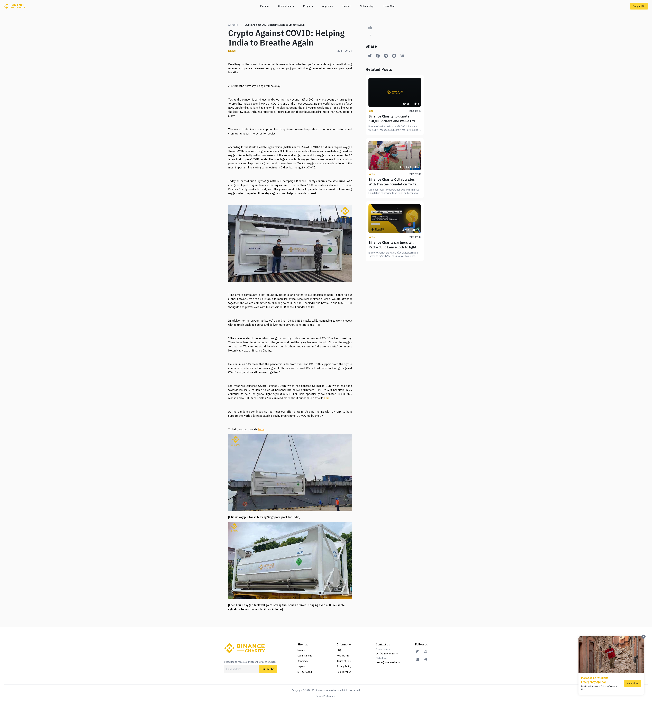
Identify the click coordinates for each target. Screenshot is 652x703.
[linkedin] (417, 659)
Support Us (639, 6)
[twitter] (417, 651)
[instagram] (425, 651)
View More (632, 683)
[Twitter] (370, 56)
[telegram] (425, 659)
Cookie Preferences (326, 696)
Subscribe (268, 669)
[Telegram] (386, 56)
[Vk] (402, 56)
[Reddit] (394, 56)
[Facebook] (378, 56)
